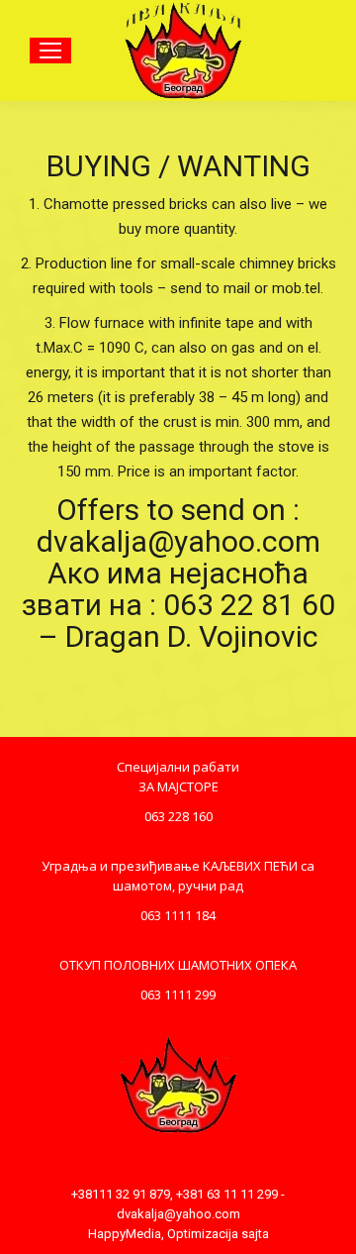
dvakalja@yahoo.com (178, 1213)
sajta (255, 1233)
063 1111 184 (178, 915)
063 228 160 (178, 816)
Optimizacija (202, 1233)
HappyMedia (124, 1233)
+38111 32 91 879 (120, 1194)
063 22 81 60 (249, 604)
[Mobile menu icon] (50, 50)
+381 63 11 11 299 (227, 1194)
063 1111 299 (178, 994)
